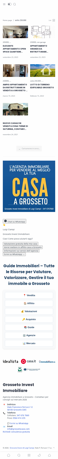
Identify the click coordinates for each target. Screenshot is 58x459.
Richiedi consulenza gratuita (16, 431)
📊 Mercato (29, 343)
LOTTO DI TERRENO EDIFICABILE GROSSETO (42, 86)
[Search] (14, 4)
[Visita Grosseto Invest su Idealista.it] (10, 361)
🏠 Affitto (29, 303)
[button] (9, 4)
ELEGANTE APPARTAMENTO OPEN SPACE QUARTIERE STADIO (14, 48)
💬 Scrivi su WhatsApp (17, 423)
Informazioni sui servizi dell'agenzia (21, 250)
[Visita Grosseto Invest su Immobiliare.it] (47, 361)
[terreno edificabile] (49, 81)
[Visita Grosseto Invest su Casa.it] (28, 361)
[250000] (33, 42)
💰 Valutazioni (29, 311)
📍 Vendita (29, 295)
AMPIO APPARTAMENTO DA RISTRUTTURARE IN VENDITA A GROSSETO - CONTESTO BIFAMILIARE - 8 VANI (15, 87)
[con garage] (41, 42)
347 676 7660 (23, 415)
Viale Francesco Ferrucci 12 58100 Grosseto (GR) (20, 408)
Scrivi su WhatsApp (14, 254)
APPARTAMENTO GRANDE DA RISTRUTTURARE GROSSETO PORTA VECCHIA (39, 48)
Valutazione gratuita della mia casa (20, 243)
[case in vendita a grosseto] (20, 42)
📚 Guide (29, 327)
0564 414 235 (19, 418)
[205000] (6, 42)
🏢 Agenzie (29, 335)
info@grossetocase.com (18, 429)
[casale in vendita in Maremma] (15, 119)
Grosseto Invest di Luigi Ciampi (22, 448)
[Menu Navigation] (4, 4)
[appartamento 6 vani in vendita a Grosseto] (26, 81)
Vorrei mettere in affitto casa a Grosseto (23, 247)
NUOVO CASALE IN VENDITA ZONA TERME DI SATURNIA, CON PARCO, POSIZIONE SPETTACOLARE (15, 126)
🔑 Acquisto (29, 319)
